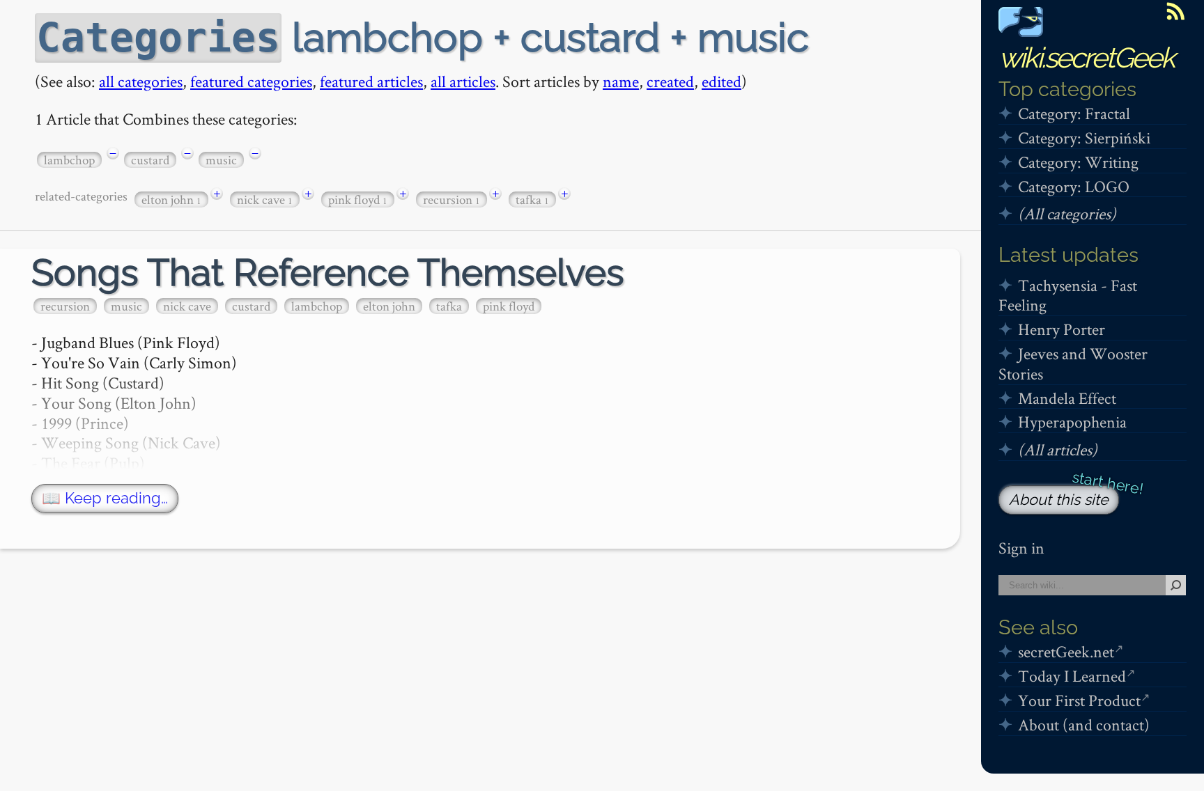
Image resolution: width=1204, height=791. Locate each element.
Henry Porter (1061, 329)
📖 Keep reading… (105, 498)
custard (150, 160)
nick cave (265, 199)
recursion (451, 199)
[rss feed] (1175, 11)
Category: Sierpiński (1084, 137)
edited (721, 81)
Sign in (1021, 547)
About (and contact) (1084, 724)
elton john (171, 199)
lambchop (69, 160)
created (670, 81)
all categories (141, 81)
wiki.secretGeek (1086, 57)
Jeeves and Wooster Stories (1073, 363)
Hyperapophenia (1072, 421)
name (621, 81)
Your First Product (1079, 700)
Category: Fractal (1074, 113)
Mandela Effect (1067, 398)
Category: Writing (1078, 162)
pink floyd (357, 199)
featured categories (251, 81)
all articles (463, 81)
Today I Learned (1072, 676)
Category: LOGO (1073, 186)
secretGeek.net (1066, 651)
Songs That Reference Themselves (327, 272)
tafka (532, 199)
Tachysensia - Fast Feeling (1067, 295)
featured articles (371, 81)
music (221, 160)
